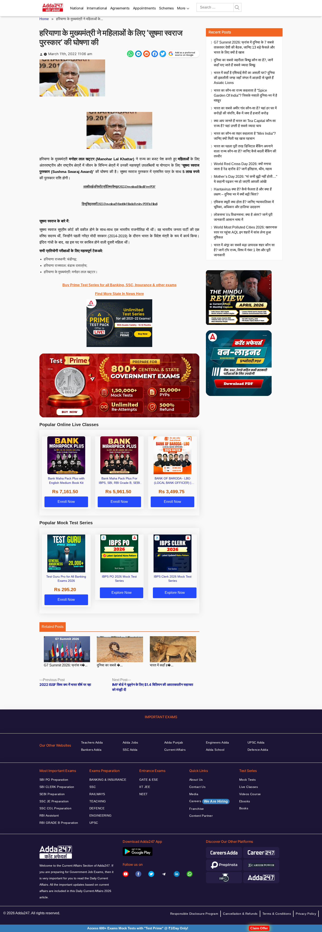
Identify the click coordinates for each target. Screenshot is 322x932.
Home (44, 19)
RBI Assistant (49, 815)
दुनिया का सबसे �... (110, 665)
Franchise (196, 808)
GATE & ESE (148, 779)
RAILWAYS (97, 794)
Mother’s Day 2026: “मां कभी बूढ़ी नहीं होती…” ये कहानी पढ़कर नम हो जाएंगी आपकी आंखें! (245, 179)
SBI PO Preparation (53, 779)
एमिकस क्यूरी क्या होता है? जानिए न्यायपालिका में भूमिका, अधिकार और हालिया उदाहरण (244, 204)
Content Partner (201, 815)
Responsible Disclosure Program (194, 913)
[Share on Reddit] (146, 54)
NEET (143, 794)
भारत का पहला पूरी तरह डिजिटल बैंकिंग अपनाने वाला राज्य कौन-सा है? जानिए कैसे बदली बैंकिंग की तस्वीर (245, 151)
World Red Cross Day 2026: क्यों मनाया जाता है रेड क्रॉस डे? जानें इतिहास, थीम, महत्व (243, 166)
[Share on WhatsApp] (130, 54)
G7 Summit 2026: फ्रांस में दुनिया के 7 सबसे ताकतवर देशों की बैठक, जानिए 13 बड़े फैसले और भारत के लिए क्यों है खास (244, 47)
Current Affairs (175, 749)
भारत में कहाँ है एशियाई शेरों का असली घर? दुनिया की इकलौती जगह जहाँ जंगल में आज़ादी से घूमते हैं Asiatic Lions (244, 78)
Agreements (120, 8)
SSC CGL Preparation (55, 808)
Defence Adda (258, 749)
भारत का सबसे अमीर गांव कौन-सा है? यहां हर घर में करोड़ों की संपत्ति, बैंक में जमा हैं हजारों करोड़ (245, 110)
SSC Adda (130, 749)
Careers (208, 801)
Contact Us (197, 787)
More (181, 8)
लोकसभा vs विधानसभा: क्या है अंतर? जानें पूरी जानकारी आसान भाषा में (243, 217)
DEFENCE (96, 808)
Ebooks (244, 801)
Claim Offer (259, 928)
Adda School (215, 749)
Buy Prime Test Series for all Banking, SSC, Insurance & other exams (119, 285)
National (76, 8)
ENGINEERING (100, 815)
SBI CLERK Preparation (56, 787)
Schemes (166, 8)
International (97, 8)
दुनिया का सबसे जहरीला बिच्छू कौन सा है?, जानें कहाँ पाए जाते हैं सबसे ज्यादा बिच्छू (243, 62)
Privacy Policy (306, 913)
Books (243, 808)
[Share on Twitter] (162, 54)
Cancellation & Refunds (240, 913)
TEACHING (97, 801)
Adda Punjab (173, 742)
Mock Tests (247, 779)
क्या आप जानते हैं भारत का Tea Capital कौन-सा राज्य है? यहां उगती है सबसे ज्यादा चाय (245, 123)
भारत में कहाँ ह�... (161, 665)
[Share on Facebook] (154, 54)
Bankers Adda (91, 749)
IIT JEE (144, 787)
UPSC (93, 822)
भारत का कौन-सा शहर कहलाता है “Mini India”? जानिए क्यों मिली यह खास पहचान (245, 136)
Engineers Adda (217, 742)
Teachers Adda (92, 742)
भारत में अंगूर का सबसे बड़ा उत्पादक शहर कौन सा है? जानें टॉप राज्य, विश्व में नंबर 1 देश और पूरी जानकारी (244, 250)
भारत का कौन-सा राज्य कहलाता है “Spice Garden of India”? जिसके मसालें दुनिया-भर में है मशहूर (245, 95)
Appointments (144, 8)
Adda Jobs (130, 742)
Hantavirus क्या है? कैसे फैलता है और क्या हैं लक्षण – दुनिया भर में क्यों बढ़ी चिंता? (243, 191)
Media (193, 794)
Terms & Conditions (276, 913)
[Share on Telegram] (138, 54)
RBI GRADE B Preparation (58, 822)
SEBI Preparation (52, 794)
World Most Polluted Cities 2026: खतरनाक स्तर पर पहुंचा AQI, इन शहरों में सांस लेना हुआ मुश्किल (245, 232)
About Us (196, 779)
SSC (92, 787)
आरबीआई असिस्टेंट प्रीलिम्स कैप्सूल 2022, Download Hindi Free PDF (119, 186)
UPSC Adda (256, 742)
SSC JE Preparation (54, 801)
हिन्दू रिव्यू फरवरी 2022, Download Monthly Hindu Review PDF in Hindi (119, 204)
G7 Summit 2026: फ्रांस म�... (65, 665)
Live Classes (248, 787)
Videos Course (250, 794)
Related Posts (53, 627)
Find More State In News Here (119, 294)
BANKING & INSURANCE (107, 779)
